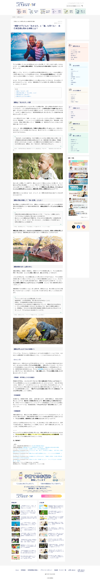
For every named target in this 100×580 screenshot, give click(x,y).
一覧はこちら (84, 217)
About (17, 570)
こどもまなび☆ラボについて (75, 3)
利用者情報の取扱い (33, 570)
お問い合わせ (71, 570)
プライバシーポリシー (46, 570)
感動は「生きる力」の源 (22, 91)
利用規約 (23, 570)
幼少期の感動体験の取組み (38, 445)
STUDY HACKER (50, 574)
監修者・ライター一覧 (60, 570)
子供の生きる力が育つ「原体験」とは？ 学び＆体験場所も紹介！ (33, 448)
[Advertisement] (78, 29)
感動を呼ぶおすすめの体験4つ (23, 96)
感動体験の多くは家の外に (23, 94)
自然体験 (40, 369)
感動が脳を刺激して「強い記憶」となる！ (26, 92)
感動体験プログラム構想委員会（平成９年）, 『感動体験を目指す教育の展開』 (41, 447)
